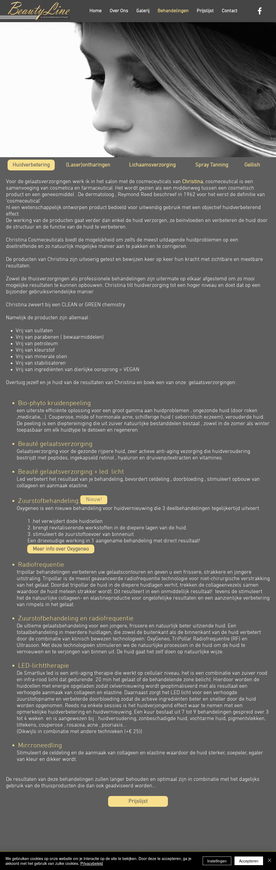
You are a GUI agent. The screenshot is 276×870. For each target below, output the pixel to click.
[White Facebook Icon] (259, 11)
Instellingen (217, 861)
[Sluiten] (269, 861)
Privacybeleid (91, 863)
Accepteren (248, 861)
